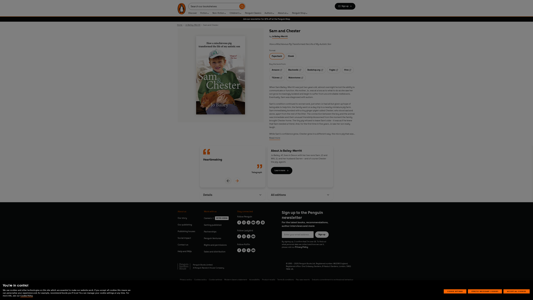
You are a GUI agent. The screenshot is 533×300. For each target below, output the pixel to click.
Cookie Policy (26, 296)
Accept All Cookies (516, 291)
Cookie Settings (455, 291)
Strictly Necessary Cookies (485, 291)
